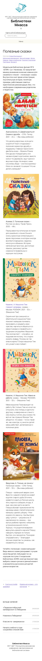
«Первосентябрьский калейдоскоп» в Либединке (14, 609)
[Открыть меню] (21, 28)
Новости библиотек (15, 60)
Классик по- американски (13, 622)
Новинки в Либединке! (12, 616)
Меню (21, 41)
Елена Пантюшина (15, 56)
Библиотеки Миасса (21, 23)
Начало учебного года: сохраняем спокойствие (13, 629)
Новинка (5, 60)
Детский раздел (25, 58)
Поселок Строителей (28, 60)
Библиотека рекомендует (11, 58)
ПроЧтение (6, 62)
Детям (33, 58)
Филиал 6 (14, 62)
